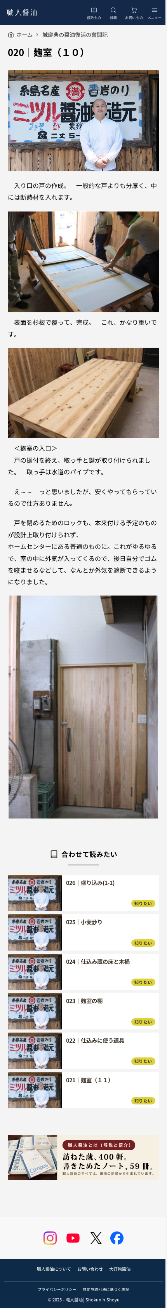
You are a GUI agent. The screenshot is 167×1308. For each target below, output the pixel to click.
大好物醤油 (119, 1269)
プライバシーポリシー (57, 1289)
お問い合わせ (90, 1269)
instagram (50, 1238)
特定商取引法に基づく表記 (106, 1289)
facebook (117, 1238)
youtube (73, 1238)
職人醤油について (54, 1269)
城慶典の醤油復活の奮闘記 (75, 34)
